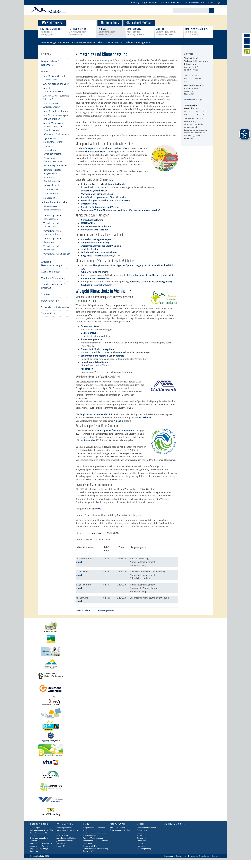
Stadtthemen (54, 23)
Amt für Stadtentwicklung (55, 111)
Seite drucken (83, 610)
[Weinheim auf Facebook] (247, 35)
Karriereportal (141, 23)
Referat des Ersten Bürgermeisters (52, 171)
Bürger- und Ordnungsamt (56, 134)
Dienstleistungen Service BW (41, 830)
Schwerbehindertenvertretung (55, 307)
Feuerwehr (48, 146)
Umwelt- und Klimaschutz (97, 42)
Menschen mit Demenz (39, 846)
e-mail (79, 561)
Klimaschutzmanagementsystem (97, 239)
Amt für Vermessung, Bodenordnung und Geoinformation (53, 126)
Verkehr (165, 31)
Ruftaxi (139, 835)
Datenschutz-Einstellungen (199, 856)
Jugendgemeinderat (64, 840)
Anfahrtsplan (189, 99)
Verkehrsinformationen (146, 827)
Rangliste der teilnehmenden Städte (97, 414)
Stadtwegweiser (136, 31)
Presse (180, 2)
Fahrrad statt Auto (90, 326)
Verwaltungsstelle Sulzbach (56, 253)
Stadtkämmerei (50, 193)
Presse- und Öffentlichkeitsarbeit (53, 160)
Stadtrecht (47, 294)
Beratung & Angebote (50, 31)
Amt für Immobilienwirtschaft (53, 90)
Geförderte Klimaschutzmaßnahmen (99, 252)
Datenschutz (181, 856)
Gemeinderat (62, 833)
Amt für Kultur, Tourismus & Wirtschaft (57, 97)
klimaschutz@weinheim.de (94, 190)
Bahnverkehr (142, 830)
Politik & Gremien (78, 31)
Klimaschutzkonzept (95, 151)
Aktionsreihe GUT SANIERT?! (94, 229)
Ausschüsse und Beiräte (66, 838)
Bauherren (34, 851)
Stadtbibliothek (50, 189)
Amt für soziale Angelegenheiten (51, 105)
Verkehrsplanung (144, 848)
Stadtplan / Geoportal (194, 2)
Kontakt (210, 2)
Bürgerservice (84, 23)
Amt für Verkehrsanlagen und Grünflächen (55, 117)
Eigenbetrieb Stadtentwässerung (52, 140)
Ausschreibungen (50, 271)
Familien (33, 835)
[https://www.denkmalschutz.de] (125, 738)
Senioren (33, 840)
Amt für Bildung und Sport (56, 83)
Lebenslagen (35, 827)
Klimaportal (90, 148)
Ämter (79, 42)
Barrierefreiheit (152, 2)
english (219, 2)
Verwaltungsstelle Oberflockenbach (52, 232)
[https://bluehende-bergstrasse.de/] (125, 750)
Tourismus (112, 23)
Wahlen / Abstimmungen (54, 278)
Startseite (43, 42)
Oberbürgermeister (64, 827)
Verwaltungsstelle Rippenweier (52, 240)
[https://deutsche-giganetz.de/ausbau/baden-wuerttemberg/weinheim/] (125, 688)
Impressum (168, 856)
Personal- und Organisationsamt (52, 152)
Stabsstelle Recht (51, 185)
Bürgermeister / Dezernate (50, 63)
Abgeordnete (62, 843)
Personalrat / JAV (50, 300)
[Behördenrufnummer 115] (125, 701)
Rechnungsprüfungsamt (55, 165)
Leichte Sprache (168, 2)
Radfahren (141, 846)
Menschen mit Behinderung (41, 843)
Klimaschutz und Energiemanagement (52, 208)
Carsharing (141, 838)
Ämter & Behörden (117, 827)
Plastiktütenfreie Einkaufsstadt (96, 226)
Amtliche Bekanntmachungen (52, 263)
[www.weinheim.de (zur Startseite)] (48, 12)
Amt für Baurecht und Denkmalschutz (54, 78)
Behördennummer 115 (39, 833)
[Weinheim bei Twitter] (247, 42)
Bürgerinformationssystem (67, 830)
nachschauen (145, 417)
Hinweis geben (137, 2)
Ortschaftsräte (62, 835)
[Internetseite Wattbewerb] (163, 391)
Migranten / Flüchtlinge (39, 848)
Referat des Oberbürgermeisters (53, 179)
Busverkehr (141, 833)
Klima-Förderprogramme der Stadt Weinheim (103, 197)
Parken (140, 843)
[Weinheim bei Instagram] (247, 39)
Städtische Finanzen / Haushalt (53, 286)
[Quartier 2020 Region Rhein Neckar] (125, 787)
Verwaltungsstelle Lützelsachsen (52, 225)
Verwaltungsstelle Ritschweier (52, 248)
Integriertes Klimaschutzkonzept (97, 255)
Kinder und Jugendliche (39, 838)
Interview (96, 532)
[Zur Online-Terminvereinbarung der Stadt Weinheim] (247, 52)
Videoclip (118, 420)
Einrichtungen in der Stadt (120, 830)
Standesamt (49, 197)
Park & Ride (141, 840)
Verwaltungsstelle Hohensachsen (52, 217)
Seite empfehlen (106, 610)
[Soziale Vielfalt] (125, 713)
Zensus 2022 (48, 313)
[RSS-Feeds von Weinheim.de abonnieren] (247, 46)
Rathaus (106, 31)
